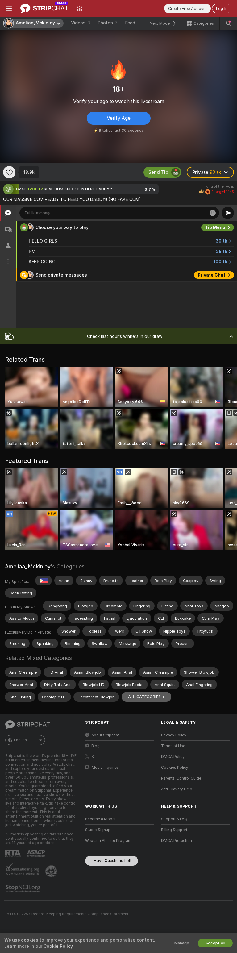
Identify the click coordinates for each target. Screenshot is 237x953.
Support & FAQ (174, 819)
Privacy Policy (173, 735)
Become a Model (100, 819)
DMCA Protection (176, 841)
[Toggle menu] (8, 8)
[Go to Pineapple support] (51, 871)
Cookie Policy (58, 946)
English (20, 740)
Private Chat (211, 275)
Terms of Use (173, 746)
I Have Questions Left (111, 860)
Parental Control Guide (181, 778)
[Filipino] (43, 580)
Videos (80, 23)
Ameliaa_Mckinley (28, 566)
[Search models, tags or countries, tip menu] (228, 23)
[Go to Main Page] (44, 8)
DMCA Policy (173, 757)
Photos (108, 23)
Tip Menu (215, 227)
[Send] (228, 213)
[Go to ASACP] (37, 853)
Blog (95, 746)
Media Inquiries (105, 767)
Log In (221, 8)
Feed (130, 23)
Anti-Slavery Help (176, 789)
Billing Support (174, 830)
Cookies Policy (174, 767)
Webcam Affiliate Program (108, 841)
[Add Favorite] (9, 172)
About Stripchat (105, 735)
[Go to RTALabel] (13, 853)
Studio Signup (97, 830)
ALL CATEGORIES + (146, 696)
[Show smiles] (212, 213)
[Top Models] (79, 8)
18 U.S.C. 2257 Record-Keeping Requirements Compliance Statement (66, 914)
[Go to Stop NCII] (23, 888)
